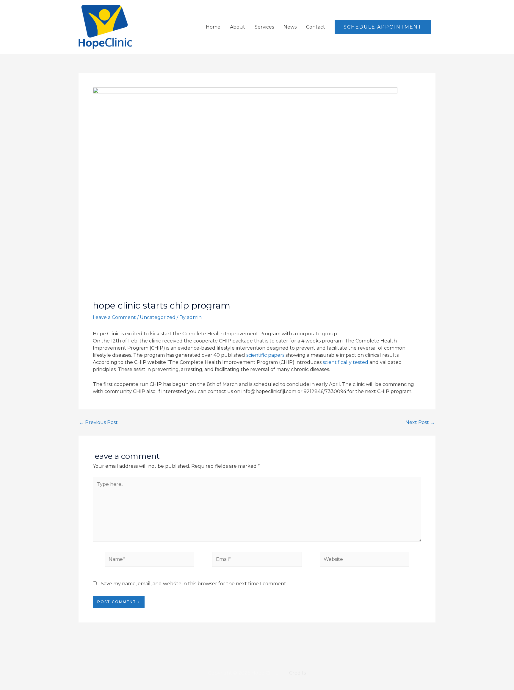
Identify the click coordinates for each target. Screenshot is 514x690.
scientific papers (265, 355)
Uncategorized (157, 317)
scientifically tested (345, 362)
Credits (297, 673)
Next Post (420, 422)
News (290, 27)
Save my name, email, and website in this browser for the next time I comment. (194, 583)
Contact (315, 27)
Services (264, 27)
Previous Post (98, 422)
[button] (383, 27)
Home (213, 27)
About (237, 27)
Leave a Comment (114, 317)
